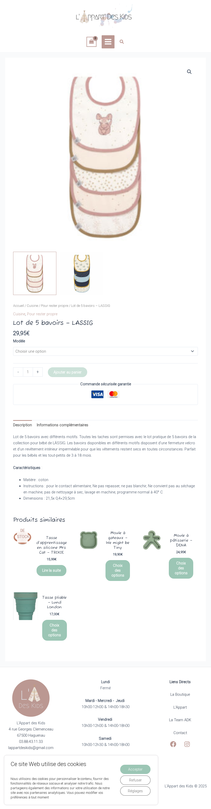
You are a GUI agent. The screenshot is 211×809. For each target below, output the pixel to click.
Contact (180, 732)
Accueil (18, 306)
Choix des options (117, 570)
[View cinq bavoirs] (81, 273)
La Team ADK (180, 720)
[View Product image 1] (34, 273)
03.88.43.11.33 (31, 741)
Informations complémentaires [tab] (62, 425)
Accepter (135, 769)
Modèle (19, 341)
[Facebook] (173, 744)
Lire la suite (51, 570)
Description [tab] (22, 425)
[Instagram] (187, 744)
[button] (122, 42)
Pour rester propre (54, 306)
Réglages (135, 791)
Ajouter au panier (68, 372)
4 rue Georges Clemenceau (31, 729)
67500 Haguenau (31, 735)
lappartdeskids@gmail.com (31, 747)
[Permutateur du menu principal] (108, 41)
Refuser (135, 780)
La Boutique (180, 694)
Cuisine (32, 306)
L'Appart (180, 707)
